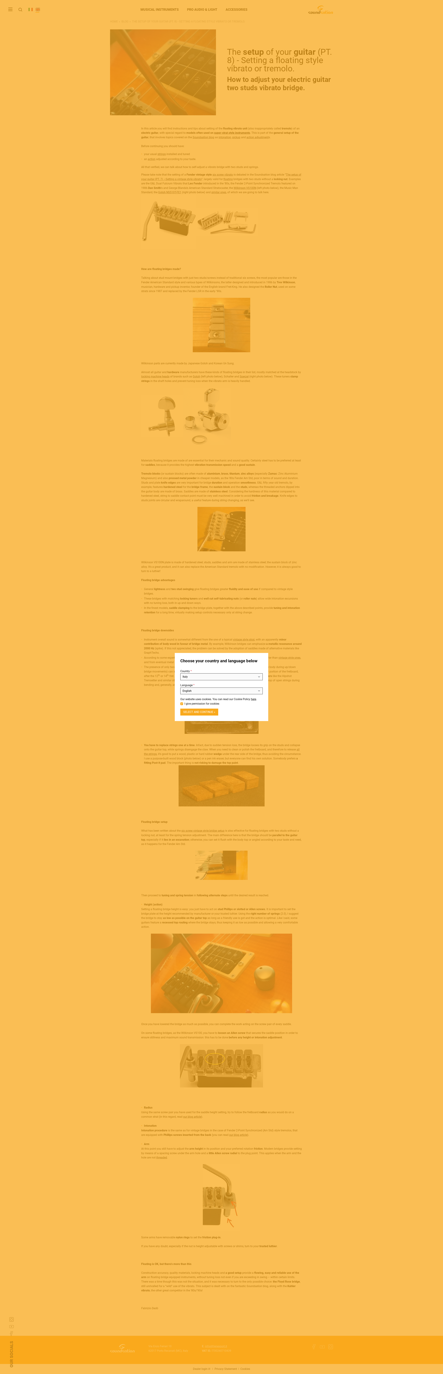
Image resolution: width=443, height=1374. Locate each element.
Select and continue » (199, 712)
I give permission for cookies (201, 703)
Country (185, 671)
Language (186, 685)
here (253, 699)
